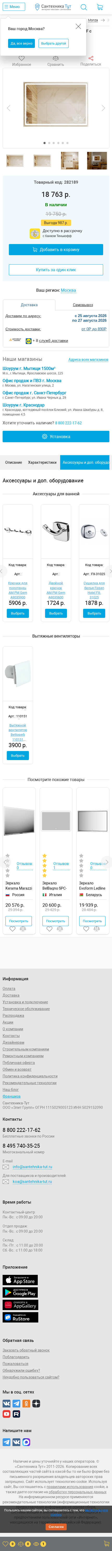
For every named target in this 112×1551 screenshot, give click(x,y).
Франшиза (12, 1096)
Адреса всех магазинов (88, 360)
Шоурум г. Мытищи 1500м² (29, 368)
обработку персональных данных (78, 1492)
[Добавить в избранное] (13, 929)
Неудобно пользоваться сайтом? (31, 1377)
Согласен (56, 1527)
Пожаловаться (15, 1364)
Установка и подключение (25, 1002)
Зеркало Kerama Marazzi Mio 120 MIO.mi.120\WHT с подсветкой (19, 885)
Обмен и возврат (17, 1069)
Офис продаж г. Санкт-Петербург (34, 392)
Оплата (9, 989)
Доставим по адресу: (23, 316)
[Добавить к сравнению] (23, 929)
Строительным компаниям (26, 1049)
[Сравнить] (55, 58)
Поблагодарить (16, 1357)
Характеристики (42, 462)
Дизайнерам (13, 1042)
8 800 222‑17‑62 (21, 1130)
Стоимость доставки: (23, 329)
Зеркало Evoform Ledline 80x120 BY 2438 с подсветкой (92, 885)
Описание (13, 462)
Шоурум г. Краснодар (24, 405)
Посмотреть (18, 921)
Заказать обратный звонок (26, 1350)
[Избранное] (21, 58)
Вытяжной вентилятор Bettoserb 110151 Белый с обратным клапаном (18, 739)
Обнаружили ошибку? (21, 1370)
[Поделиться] (90, 58)
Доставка (11, 995)
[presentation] (8, 108)
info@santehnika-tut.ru (32, 1166)
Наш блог (11, 1090)
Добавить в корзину (59, 249)
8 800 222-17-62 (68, 423)
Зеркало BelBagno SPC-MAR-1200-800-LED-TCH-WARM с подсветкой (55, 885)
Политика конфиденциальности (30, 1076)
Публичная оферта (19, 1063)
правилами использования (70, 1487)
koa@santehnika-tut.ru (32, 1181)
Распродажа (13, 1015)
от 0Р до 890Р (94, 329)
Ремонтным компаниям (23, 1056)
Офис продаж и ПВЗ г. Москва (32, 380)
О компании (13, 1029)
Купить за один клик (56, 269)
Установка (60, 436)
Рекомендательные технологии (30, 1083)
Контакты (11, 1036)
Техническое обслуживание (26, 1009)
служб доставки (53, 340)
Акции (8, 1022)
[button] (44, 143)
